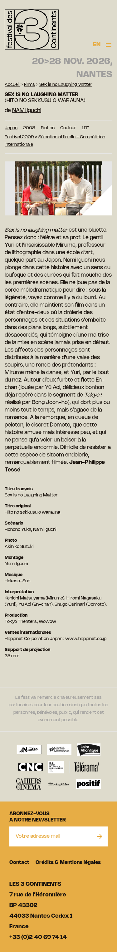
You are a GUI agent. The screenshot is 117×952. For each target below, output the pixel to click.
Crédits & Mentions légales (68, 862)
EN (96, 44)
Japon (11, 128)
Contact (19, 862)
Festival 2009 (19, 137)
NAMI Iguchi (26, 110)
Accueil (12, 85)
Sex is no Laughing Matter (65, 85)
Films (29, 85)
